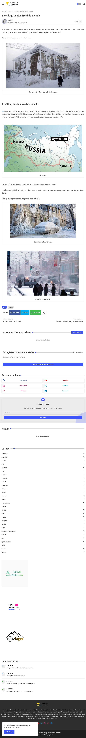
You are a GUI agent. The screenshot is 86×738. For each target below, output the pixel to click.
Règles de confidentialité (52, 733)
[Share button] (43, 312)
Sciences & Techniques (43, 531)
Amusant (43, 453)
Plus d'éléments (77, 332)
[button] (79, 4)
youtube (65, 380)
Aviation (43, 468)
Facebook (16, 312)
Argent (43, 460)
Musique (43, 521)
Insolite (43, 510)
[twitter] (41, 723)
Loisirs (43, 517)
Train (43, 545)
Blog (43, 471)
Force (43, 499)
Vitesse (43, 549)
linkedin (65, 391)
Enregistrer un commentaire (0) (43, 364)
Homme (43, 506)
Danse (43, 489)
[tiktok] (48, 723)
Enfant (43, 492)
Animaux (43, 457)
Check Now (15, 727)
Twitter (26, 312)
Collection (43, 485)
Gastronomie (43, 503)
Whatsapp (37, 312)
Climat (10, 11)
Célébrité (43, 478)
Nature (43, 524)
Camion (43, 475)
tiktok (23, 391)
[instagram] (44, 723)
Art (43, 464)
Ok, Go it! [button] (9, 732)
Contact (40, 733)
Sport (43, 538)
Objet (43, 528)
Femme (43, 496)
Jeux (43, 513)
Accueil (4, 11)
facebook (23, 380)
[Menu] (3, 4)
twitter (65, 386)
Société (43, 535)
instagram (23, 386)
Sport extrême (43, 542)
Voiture (43, 552)
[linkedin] (51, 723)
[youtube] (38, 723)
